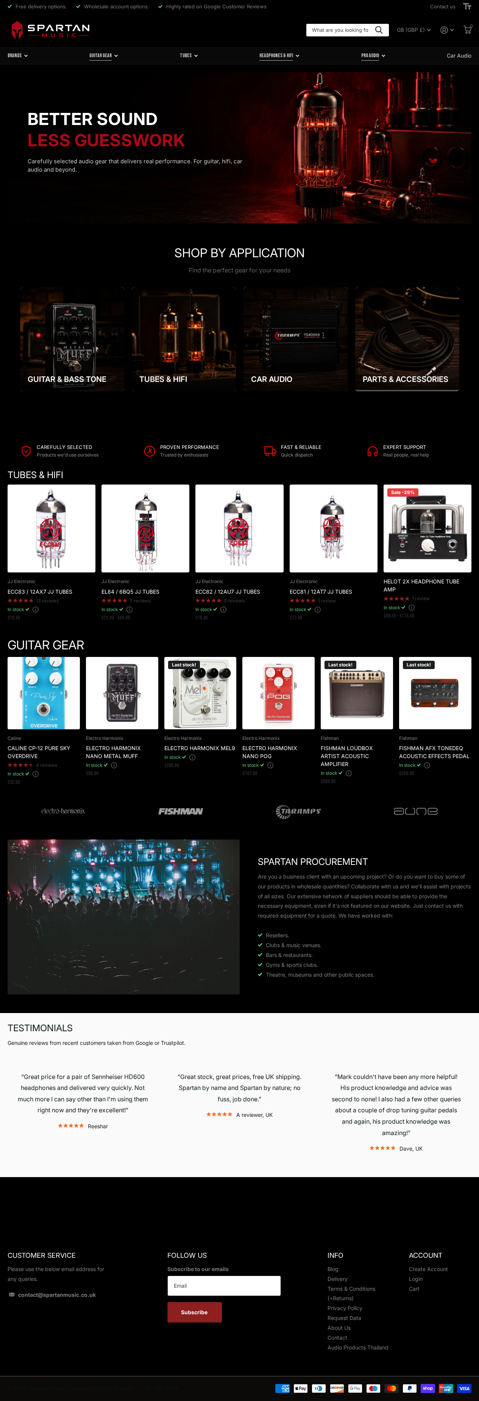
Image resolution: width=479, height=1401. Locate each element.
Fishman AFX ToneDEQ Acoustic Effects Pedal (434, 752)
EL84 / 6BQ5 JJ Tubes (130, 591)
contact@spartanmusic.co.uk (57, 1295)
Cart (414, 1288)
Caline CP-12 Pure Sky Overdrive (39, 752)
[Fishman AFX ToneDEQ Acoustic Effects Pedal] (435, 693)
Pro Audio (370, 55)
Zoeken (378, 30)
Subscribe (195, 1312)
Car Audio (459, 55)
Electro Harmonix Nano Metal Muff (113, 752)
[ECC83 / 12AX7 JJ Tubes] (51, 528)
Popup (36, 609)
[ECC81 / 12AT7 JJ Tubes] (334, 528)
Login (416, 1279)
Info (335, 1255)
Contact (337, 1337)
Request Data (344, 1318)
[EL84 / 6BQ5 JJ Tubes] (145, 528)
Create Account (428, 1269)
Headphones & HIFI (276, 55)
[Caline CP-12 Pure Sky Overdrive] (44, 693)
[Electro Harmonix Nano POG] (278, 693)
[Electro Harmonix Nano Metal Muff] (122, 693)
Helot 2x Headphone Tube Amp (421, 585)
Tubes (186, 55)
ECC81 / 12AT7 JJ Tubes (321, 591)
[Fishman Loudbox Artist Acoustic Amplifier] (357, 693)
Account (425, 1255)
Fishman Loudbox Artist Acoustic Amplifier (347, 756)
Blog (333, 1269)
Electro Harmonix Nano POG (269, 752)
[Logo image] (63, 812)
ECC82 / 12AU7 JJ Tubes (227, 591)
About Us (339, 1327)
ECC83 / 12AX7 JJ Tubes (40, 591)
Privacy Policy (345, 1308)
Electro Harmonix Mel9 (199, 748)
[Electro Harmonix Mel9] (200, 693)
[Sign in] (447, 30)
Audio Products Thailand (358, 1347)
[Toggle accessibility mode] (467, 6)
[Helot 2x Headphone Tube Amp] (427, 528)
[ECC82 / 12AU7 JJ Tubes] (239, 528)
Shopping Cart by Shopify (100, 1388)
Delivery (338, 1279)
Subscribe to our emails (198, 1269)
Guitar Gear (100, 55)
